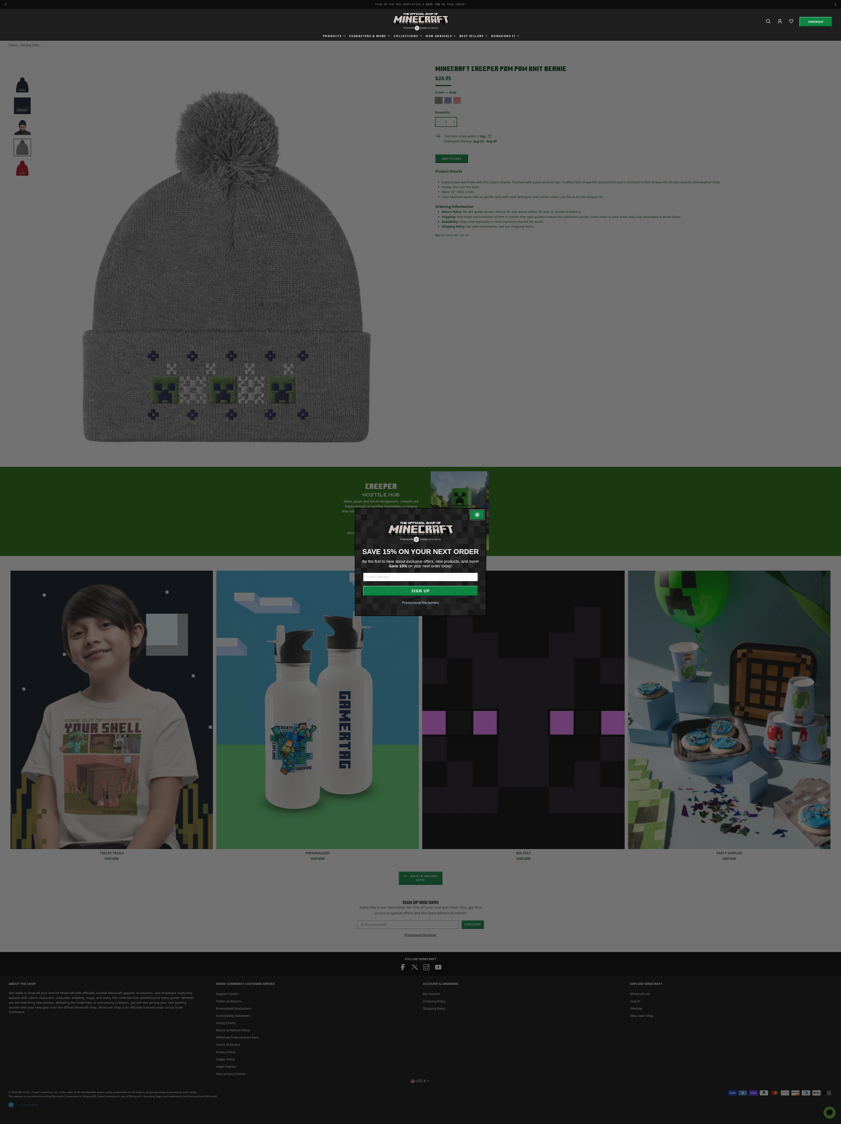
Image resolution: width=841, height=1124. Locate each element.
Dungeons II (503, 36)
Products (332, 36)
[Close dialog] (477, 515)
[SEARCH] (768, 23)
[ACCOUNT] (780, 24)
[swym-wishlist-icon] (791, 23)
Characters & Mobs (367, 36)
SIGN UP (420, 590)
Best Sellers (471, 36)
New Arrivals (439, 36)
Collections (406, 36)
